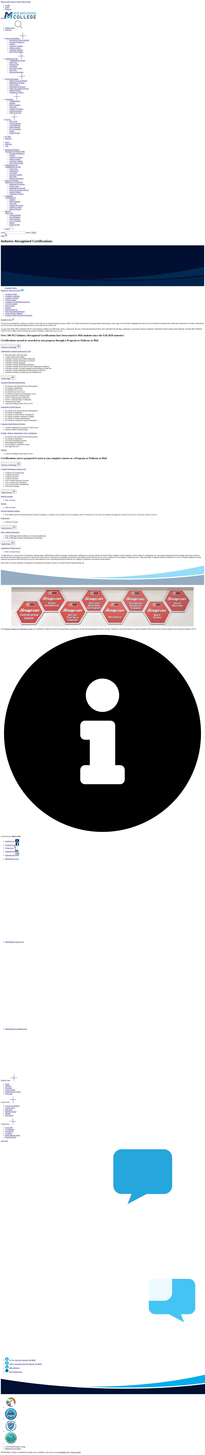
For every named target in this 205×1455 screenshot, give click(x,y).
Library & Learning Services (19, 89)
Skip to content (16, 2)
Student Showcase (11, 310)
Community (9, 99)
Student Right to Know (13, 1092)
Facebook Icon (10, 845)
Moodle (7, 1113)
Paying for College (15, 68)
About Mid (9, 1128)
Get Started (13, 66)
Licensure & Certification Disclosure (17, 302)
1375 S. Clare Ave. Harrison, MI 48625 (22, 1360)
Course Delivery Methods (14, 313)
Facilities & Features (16, 109)
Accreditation (9, 1130)
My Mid (8, 137)
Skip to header (6, 2)
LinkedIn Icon (10, 851)
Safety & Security (15, 113)
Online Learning (14, 48)
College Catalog (10, 300)
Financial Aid (13, 64)
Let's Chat (4, 1141)
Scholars (8, 308)
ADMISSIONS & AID (17, 61)
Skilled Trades (6, 378)
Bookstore (8, 1088)
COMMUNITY (14, 101)
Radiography (5, 518)
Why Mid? (13, 70)
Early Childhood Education (10, 532)
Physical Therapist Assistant (10, 511)
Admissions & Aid (11, 59)
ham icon (8, 30)
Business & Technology (9, 347)
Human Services (7, 528)
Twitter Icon (9, 848)
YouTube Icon (10, 841)
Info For (8, 119)
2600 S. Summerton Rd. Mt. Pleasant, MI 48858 (25, 1364)
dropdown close (6, 320)
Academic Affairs (10, 288)
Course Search (10, 1108)
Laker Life (13, 107)
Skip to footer (26, 2)
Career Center (14, 85)
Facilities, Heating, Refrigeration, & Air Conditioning (19, 433)
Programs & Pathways (16, 42)
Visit (6, 146)
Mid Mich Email (10, 1112)
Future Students (14, 127)
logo (2, 18)
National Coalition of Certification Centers (18, 629)
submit (28, 232)
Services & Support (12, 79)
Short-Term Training (16, 52)
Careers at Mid (10, 1090)
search (7, 229)
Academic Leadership (12, 296)
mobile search (10, 28)
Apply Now (13, 62)
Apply (7, 7)
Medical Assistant (7, 496)
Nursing (3, 504)
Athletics (12, 103)
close (3, 236)
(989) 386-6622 (14, 1368)
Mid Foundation (14, 105)
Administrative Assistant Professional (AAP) (16, 351)
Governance (9, 1131)
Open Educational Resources (15, 311)
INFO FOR (13, 121)
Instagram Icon (10, 855)
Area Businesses (14, 125)
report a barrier (76, 1452)
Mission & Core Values (13, 1449)
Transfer (12, 44)
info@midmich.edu (15, 1372)
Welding (4, 450)
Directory (8, 9)
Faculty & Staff (14, 133)
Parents (11, 131)
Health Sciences (7, 492)
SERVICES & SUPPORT (18, 81)
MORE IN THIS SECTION (11, 290)
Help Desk (8, 1110)
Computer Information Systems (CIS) (13, 469)
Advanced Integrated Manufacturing (13, 382)
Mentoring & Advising (17, 83)
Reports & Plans (10, 1137)
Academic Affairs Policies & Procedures (18, 315)
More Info (8, 144)
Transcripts (8, 1094)
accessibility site (63, 1452)
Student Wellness (15, 90)
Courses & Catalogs (16, 46)
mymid (7, 5)
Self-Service (9, 1115)
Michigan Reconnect (16, 72)
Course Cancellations (12, 1106)
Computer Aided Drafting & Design (13, 424)
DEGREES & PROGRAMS (19, 40)
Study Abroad (10, 306)
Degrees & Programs (12, 38)
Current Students (15, 123)
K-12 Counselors (15, 129)
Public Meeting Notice (12, 1135)
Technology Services (16, 92)
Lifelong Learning (15, 111)
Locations (8, 1133)
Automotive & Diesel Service (11, 407)
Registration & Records (17, 87)
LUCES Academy (11, 304)
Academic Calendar (16, 50)
